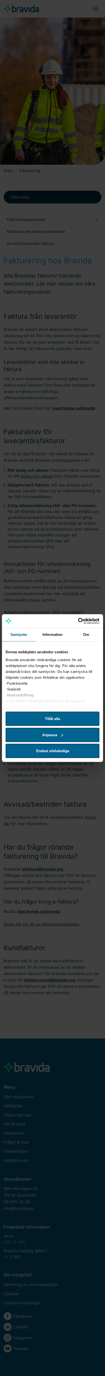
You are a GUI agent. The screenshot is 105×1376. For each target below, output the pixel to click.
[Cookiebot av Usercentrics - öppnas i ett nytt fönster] (78, 621)
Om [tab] (86, 634)
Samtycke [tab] (18, 634)
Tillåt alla (52, 719)
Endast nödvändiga (52, 751)
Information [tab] (52, 634)
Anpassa (49, 735)
